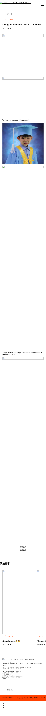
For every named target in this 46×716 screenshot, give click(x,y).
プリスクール (8, 19)
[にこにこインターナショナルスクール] (15, 3)
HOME (10, 690)
